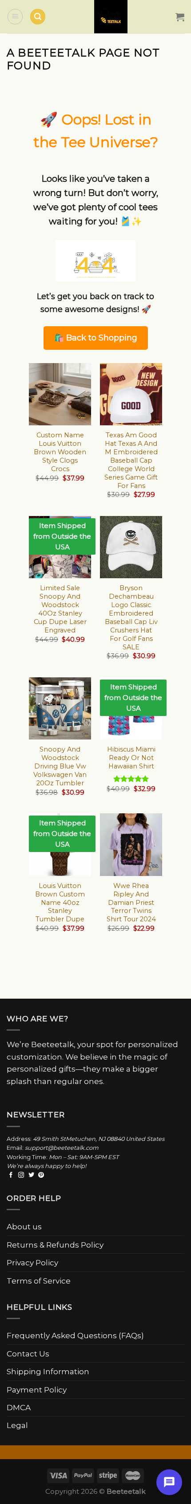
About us (24, 1226)
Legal (17, 1425)
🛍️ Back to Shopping (95, 338)
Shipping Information (48, 1371)
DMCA (19, 1407)
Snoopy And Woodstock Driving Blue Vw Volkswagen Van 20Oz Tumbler (60, 766)
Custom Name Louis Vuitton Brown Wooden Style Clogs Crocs (60, 452)
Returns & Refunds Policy (55, 1244)
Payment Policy (37, 1389)
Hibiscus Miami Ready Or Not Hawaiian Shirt (131, 757)
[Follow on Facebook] (11, 1175)
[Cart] (179, 17)
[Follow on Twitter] (31, 1175)
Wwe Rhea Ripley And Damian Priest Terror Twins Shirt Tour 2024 (131, 903)
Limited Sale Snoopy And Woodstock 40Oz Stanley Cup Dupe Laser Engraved (60, 609)
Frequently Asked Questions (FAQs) (75, 1335)
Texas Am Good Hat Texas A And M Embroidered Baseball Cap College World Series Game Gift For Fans (131, 460)
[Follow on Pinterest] (41, 1175)
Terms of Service (39, 1280)
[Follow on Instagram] (21, 1175)
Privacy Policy (32, 1262)
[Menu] (15, 16)
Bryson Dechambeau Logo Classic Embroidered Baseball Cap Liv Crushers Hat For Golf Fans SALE (131, 617)
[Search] (37, 16)
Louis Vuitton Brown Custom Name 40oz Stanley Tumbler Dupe (60, 903)
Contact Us (28, 1353)
